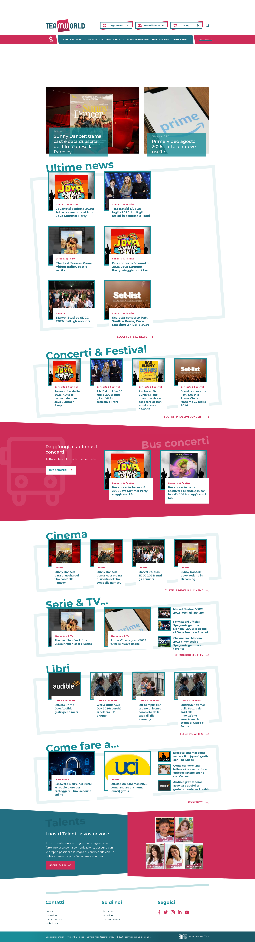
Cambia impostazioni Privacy (100, 937)
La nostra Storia (111, 919)
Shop (186, 25)
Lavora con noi (54, 919)
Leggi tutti (195, 802)
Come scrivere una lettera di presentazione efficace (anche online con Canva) (190, 771)
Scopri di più (57, 865)
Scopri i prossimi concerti (183, 416)
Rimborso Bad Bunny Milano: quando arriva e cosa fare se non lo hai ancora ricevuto (150, 400)
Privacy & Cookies (75, 937)
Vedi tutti (205, 39)
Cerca (207, 25)
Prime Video (180, 39)
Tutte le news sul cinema (184, 590)
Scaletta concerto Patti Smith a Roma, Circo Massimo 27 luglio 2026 (130, 321)
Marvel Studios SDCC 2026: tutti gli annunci (73, 319)
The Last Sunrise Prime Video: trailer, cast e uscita (74, 266)
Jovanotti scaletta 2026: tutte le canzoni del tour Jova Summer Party (75, 212)
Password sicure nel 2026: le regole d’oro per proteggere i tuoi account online (73, 789)
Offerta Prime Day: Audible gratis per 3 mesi (66, 708)
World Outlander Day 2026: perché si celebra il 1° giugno (109, 710)
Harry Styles (160, 39)
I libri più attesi (191, 734)
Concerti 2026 (72, 39)
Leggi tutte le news (132, 336)
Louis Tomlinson (138, 39)
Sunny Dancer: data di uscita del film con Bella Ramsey (66, 577)
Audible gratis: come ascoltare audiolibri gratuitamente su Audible (191, 785)
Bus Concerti (58, 470)
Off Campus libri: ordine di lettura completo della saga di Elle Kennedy (150, 712)
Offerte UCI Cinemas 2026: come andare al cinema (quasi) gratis (129, 787)
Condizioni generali (55, 937)
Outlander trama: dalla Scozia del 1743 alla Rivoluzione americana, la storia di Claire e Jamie (193, 715)
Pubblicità (52, 923)
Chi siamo (107, 911)
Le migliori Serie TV (189, 655)
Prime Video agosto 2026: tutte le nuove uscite (174, 146)
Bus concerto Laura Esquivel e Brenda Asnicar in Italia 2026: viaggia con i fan (187, 493)
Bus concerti (115, 39)
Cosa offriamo (151, 25)
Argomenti (116, 25)
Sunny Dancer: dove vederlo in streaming (192, 575)
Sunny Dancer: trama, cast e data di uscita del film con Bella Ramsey (78, 143)
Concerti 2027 (94, 39)
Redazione (108, 915)
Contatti (50, 911)
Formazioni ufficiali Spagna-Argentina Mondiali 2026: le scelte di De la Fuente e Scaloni (190, 627)
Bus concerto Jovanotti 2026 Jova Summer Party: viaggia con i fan (130, 266)
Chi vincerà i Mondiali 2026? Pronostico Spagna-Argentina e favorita (188, 643)
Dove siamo (52, 915)
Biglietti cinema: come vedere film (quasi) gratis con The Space (190, 756)
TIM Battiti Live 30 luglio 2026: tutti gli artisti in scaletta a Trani (131, 212)
